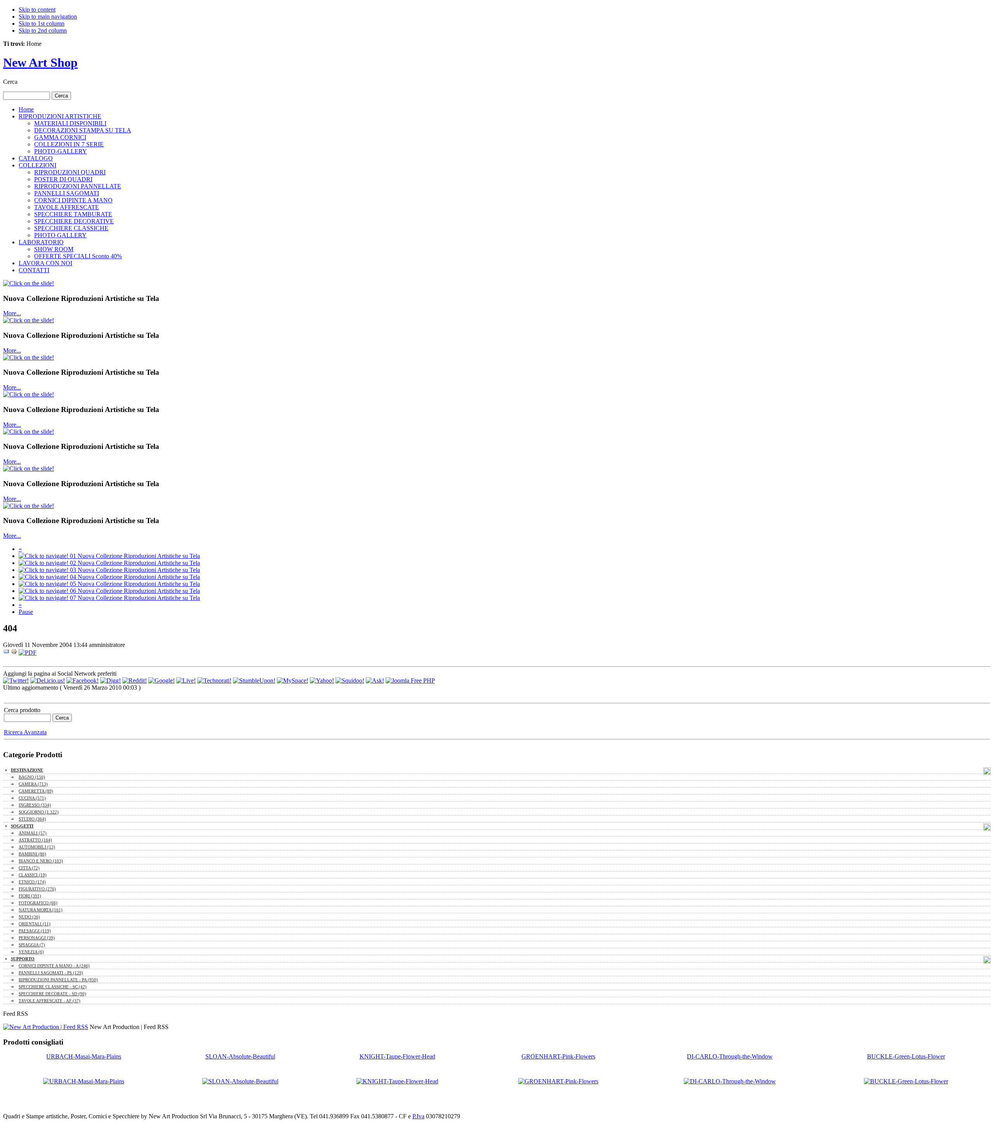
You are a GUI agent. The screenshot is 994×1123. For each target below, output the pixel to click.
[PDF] (27, 652)
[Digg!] (110, 680)
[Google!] (161, 680)
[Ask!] (375, 680)
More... (12, 313)
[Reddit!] (134, 680)
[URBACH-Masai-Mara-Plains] (83, 1081)
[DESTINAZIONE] (987, 771)
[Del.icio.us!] (47, 680)
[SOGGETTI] (987, 827)
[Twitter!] (16, 680)
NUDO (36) (29, 916)
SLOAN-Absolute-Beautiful (240, 1056)
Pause (26, 611)
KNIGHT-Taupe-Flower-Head (397, 1056)
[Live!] (186, 680)
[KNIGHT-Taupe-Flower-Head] (397, 1081)
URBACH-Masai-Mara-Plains (83, 1056)
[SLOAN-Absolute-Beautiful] (240, 1081)
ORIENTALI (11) (34, 923)
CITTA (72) (29, 868)
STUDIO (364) (32, 819)
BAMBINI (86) (32, 854)
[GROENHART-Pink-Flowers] (558, 1081)
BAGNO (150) (32, 777)
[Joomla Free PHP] (410, 680)
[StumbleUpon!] (254, 680)
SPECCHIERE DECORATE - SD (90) (52, 993)
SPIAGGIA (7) (32, 944)
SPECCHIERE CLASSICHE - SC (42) (53, 986)
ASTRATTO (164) (35, 840)
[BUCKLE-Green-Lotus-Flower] (906, 1081)
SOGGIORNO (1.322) (39, 812)
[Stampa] (14, 652)
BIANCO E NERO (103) (41, 861)
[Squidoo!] (349, 680)
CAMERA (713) (33, 784)
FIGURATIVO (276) (37, 889)
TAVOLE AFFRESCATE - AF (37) (49, 1000)
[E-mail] (6, 652)
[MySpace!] (292, 680)
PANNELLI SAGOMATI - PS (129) (51, 972)
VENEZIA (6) (31, 951)
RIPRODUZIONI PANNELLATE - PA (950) (58, 979)
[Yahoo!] (322, 680)
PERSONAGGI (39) (37, 937)
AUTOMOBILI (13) (37, 847)
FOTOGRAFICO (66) (38, 902)
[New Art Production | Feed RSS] (45, 1027)
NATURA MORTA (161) (41, 909)
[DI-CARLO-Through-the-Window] (730, 1081)
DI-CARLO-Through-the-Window (730, 1056)
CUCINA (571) (32, 798)
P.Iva (418, 1116)
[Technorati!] (214, 680)
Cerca (10, 81)
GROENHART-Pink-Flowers (558, 1056)
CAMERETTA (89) (36, 791)
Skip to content (37, 9)
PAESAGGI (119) (35, 930)
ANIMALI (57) (33, 833)
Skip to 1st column (41, 23)
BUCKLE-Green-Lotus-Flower (906, 1056)
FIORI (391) (30, 896)
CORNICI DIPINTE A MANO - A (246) (54, 965)
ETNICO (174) (32, 882)
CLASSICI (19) (33, 875)
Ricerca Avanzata (25, 732)
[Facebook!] (82, 680)
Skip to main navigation (48, 16)
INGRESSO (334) (35, 805)
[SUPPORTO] (987, 960)
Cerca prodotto (22, 710)
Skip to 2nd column (43, 30)
